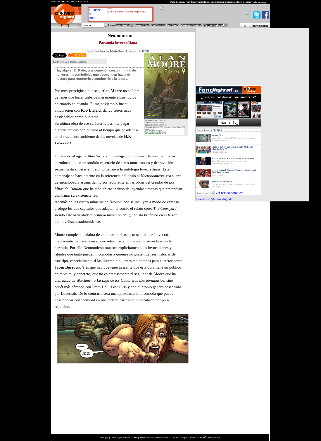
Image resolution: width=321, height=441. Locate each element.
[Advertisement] (92, 402)
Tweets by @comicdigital (213, 199)
